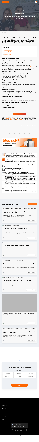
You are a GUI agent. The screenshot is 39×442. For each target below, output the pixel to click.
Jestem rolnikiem (8, 376)
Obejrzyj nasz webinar (7, 54)
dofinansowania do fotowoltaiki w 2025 (20, 116)
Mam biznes (31, 373)
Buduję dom (19, 373)
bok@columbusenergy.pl (19, 426)
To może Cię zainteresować (6, 416)
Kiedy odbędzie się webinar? (8, 48)
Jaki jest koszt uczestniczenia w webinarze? (10, 53)
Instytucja (19, 376)
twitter (35, 125)
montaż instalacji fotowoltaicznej (24, 66)
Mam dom (8, 373)
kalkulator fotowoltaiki (9, 118)
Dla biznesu (4, 408)
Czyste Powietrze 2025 (20, 119)
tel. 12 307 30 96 (19, 424)
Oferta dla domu (5, 405)
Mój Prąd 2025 (11, 119)
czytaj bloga (32, 203)
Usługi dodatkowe (5, 411)
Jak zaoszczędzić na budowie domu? (9, 51)
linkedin (30, 125)
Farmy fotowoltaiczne (30, 376)
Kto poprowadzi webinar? (8, 50)
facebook (24, 125)
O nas (3, 419)
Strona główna (10, 398)
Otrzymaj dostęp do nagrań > (19, 114)
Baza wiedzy (4, 413)
